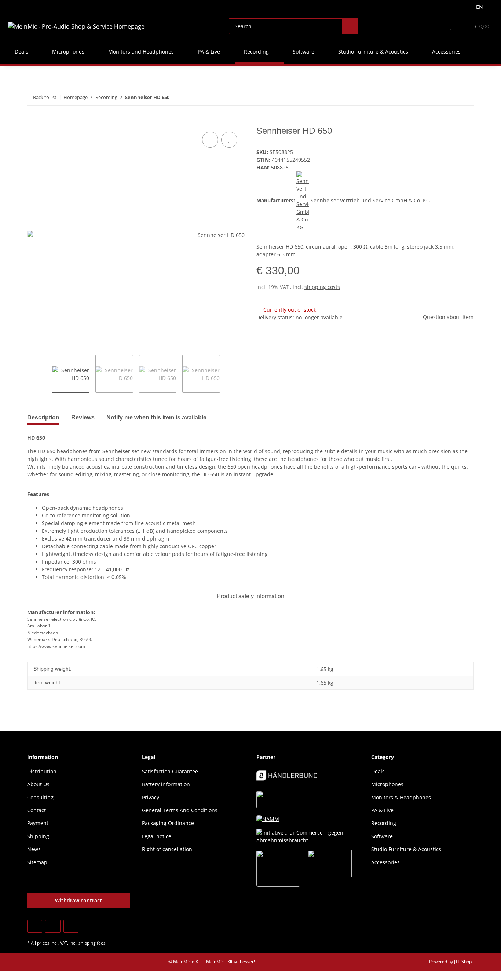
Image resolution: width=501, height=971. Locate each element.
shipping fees (92, 943)
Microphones (387, 784)
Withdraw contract (78, 900)
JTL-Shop (463, 962)
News (34, 849)
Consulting (40, 797)
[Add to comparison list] (210, 140)
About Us (38, 784)
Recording (383, 823)
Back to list (44, 97)
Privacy (150, 797)
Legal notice (156, 836)
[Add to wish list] (229, 140)
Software (382, 836)
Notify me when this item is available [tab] (156, 417)
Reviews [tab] (83, 417)
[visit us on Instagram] (70, 926)
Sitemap (37, 862)
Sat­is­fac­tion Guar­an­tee (170, 771)
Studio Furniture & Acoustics (406, 849)
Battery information (166, 784)
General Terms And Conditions (179, 810)
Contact (36, 810)
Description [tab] (43, 417)
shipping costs (322, 286)
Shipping (38, 836)
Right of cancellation (167, 849)
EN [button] (479, 6)
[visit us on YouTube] (52, 926)
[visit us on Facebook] (34, 926)
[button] (436, 26)
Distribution (41, 771)
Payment (37, 823)
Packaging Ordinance (168, 823)
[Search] (350, 26)
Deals (378, 771)
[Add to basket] (33, 122)
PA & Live (382, 810)
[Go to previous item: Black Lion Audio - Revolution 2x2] (450, 97)
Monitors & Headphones (401, 797)
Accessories (385, 862)
